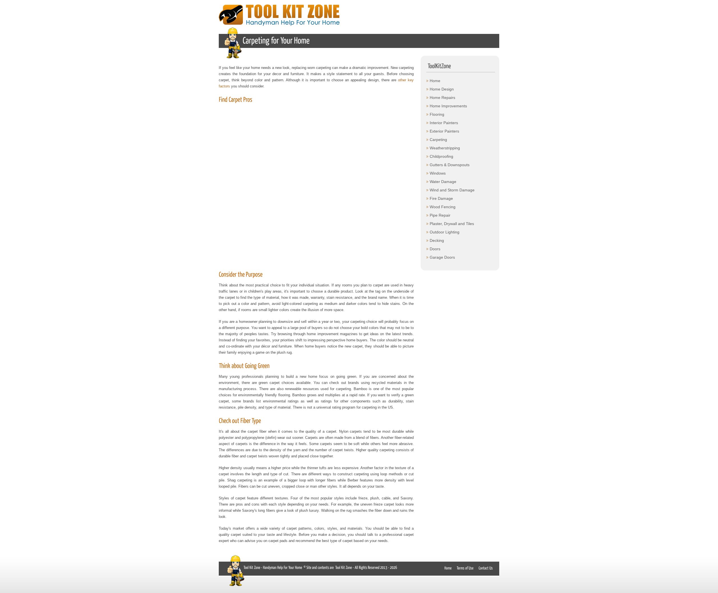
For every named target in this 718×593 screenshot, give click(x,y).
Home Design (442, 89)
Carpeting (438, 139)
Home (435, 80)
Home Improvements (448, 106)
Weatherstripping (445, 148)
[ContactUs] (486, 567)
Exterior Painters (444, 131)
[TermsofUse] (465, 567)
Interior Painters (444, 123)
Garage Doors (442, 257)
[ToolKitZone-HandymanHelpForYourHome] (273, 567)
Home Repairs (442, 97)
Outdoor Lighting (444, 232)
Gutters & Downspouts (450, 165)
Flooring (437, 114)
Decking (437, 240)
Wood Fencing (442, 207)
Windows (438, 173)
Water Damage (443, 181)
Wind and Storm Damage (452, 190)
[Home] (448, 567)
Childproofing (441, 156)
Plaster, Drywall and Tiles (452, 223)
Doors (435, 249)
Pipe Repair (440, 215)
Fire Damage (441, 198)
